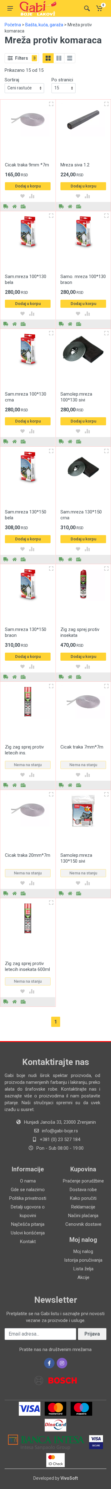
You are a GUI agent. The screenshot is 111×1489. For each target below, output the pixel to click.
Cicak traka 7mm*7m (81, 747)
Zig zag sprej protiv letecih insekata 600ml (27, 966)
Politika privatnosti (27, 1198)
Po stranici (62, 80)
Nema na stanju (28, 764)
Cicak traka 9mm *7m (27, 165)
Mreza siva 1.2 (74, 165)
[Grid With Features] (58, 58)
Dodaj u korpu (28, 186)
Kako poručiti (83, 1198)
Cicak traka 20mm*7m (27, 855)
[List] (69, 58)
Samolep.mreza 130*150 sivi (76, 858)
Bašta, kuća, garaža (44, 24)
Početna (13, 24)
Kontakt (28, 1241)
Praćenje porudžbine (83, 1181)
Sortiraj (12, 80)
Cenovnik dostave (83, 1224)
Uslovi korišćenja (28, 1233)
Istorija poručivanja (83, 1260)
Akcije (83, 1277)
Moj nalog (83, 1251)
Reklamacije (83, 1207)
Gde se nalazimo (28, 1189)
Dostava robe (83, 1189)
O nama (28, 1181)
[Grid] (48, 58)
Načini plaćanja (83, 1215)
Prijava (92, 1334)
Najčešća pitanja (27, 1224)
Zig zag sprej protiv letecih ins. (24, 750)
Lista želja (83, 1269)
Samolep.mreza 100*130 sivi (76, 397)
